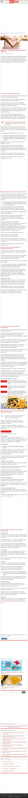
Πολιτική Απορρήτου (23, 794)
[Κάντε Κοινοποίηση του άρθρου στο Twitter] (5, 638)
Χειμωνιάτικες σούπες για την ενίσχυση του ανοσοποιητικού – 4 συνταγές (10, 687)
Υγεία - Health (6, 33)
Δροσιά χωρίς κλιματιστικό (9, 770)
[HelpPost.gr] (14, 1)
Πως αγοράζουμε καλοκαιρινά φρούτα (11, 766)
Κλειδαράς (11, 727)
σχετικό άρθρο (18, 133)
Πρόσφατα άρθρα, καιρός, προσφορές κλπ (8, 730)
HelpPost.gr (9, 794)
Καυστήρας (24, 726)
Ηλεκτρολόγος (11, 726)
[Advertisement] (14, 17)
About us (15, 794)
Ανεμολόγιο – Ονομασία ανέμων (10, 768)
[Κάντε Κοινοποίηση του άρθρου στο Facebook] (2, 638)
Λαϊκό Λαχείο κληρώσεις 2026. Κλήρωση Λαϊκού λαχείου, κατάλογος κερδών (13, 736)
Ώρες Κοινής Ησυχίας (7, 761)
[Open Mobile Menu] (1, 2)
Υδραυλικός (4, 726)
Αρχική (1, 33)
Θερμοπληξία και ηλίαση (8, 763)
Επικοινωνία (17, 796)
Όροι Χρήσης (10, 796)
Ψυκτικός (18, 726)
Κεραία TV (17, 727)
